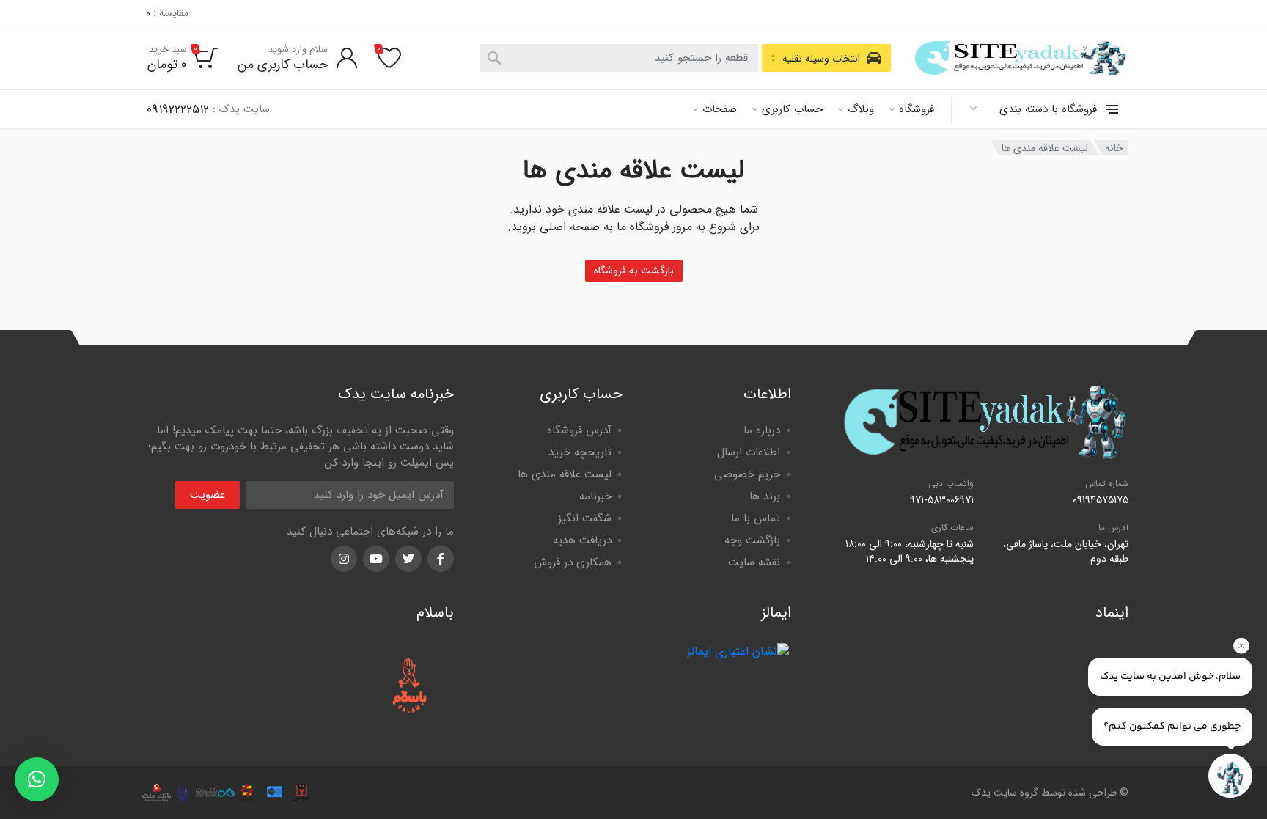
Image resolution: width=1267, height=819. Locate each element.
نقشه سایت (754, 562)
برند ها (764, 496)
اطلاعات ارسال (748, 452)
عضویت (207, 495)
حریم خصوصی (747, 474)
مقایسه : (167, 13)
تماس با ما (755, 518)
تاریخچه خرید (580, 452)
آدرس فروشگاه (579, 430)
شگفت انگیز (585, 518)
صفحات (719, 109)
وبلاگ (861, 109)
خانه (1114, 148)
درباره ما (761, 430)
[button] (37, 779)
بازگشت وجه (752, 540)
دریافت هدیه (582, 540)
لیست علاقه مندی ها (565, 474)
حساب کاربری (792, 109)
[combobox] (619, 58)
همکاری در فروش (573, 562)
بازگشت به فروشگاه (634, 270)
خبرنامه (595, 496)
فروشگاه (916, 109)
